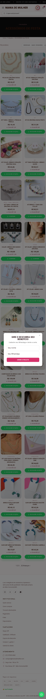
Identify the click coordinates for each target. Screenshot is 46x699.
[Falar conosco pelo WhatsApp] (41, 694)
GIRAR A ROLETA (23, 360)
